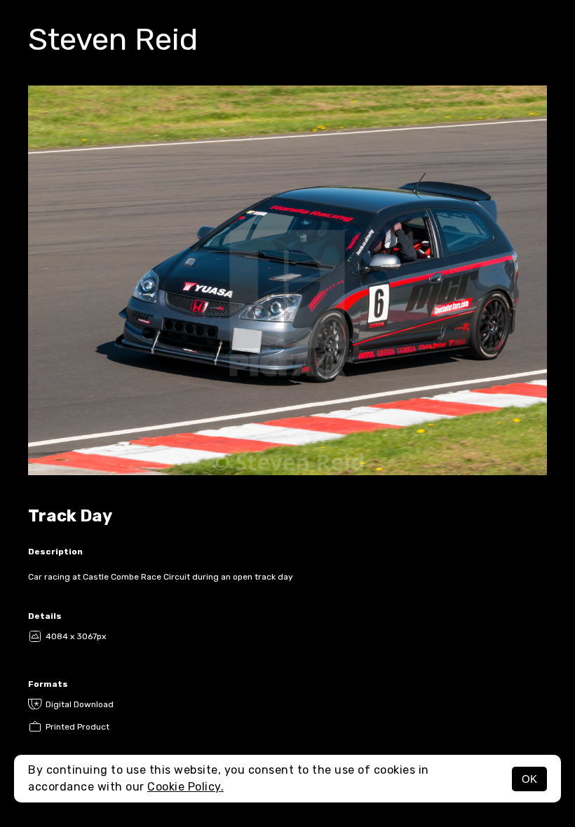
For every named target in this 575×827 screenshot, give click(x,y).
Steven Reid (113, 39)
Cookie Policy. (185, 786)
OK (529, 779)
